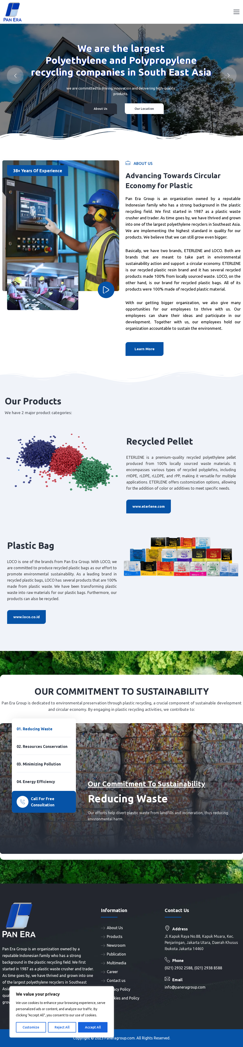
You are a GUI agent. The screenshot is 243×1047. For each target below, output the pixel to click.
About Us (115, 928)
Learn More (144, 349)
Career (112, 972)
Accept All (93, 1027)
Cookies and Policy (123, 998)
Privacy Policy (118, 989)
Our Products (28, 106)
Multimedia (116, 963)
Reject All (62, 1027)
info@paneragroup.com (185, 987)
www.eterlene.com (148, 506)
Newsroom (116, 945)
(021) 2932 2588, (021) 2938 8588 (193, 968)
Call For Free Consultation (42, 802)
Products (114, 936)
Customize (31, 1027)
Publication (116, 954)
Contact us (116, 980)
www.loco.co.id (26, 617)
